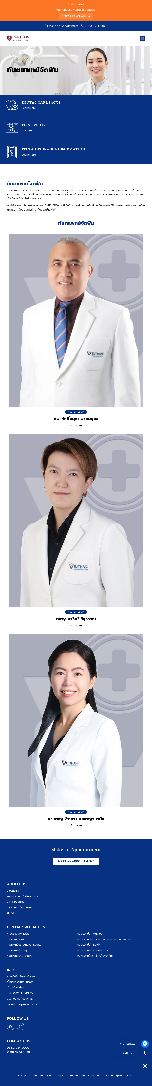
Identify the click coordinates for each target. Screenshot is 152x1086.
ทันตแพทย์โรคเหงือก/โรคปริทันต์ (95, 956)
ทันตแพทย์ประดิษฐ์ (17, 950)
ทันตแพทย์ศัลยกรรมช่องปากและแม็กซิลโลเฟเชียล (104, 939)
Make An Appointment (63, 26)
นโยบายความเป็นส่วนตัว (20, 993)
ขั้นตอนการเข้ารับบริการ (20, 982)
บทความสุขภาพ (15, 902)
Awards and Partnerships (22, 896)
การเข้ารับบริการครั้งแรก (21, 976)
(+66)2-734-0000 (96, 26)
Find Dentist (76, 4)
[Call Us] (145, 1053)
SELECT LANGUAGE (74, 16)
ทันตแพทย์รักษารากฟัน (19, 956)
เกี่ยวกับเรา (13, 891)
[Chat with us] (145, 1044)
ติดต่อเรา (12, 913)
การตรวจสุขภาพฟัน (18, 934)
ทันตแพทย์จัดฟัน (16, 939)
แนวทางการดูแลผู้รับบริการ (22, 1004)
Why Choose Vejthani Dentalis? (76, 9)
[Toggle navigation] (142, 38)
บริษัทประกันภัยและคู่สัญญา (22, 999)
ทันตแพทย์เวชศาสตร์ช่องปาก (93, 950)
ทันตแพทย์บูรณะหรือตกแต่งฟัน (24, 945)
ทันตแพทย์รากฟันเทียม (89, 934)
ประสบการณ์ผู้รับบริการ (20, 907)
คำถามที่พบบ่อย (15, 987)
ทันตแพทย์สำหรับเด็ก (89, 945)
